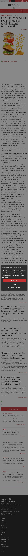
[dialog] (14, 278)
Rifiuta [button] (15, 284)
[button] (14, 288)
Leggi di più (5, 277)
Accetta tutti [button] (14, 280)
